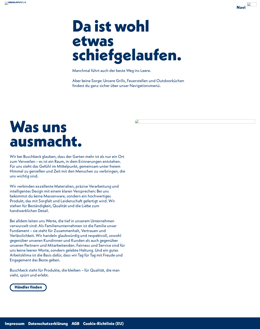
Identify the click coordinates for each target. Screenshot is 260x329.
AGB (75, 323)
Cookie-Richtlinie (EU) (103, 323)
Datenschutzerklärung (48, 323)
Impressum (15, 323)
